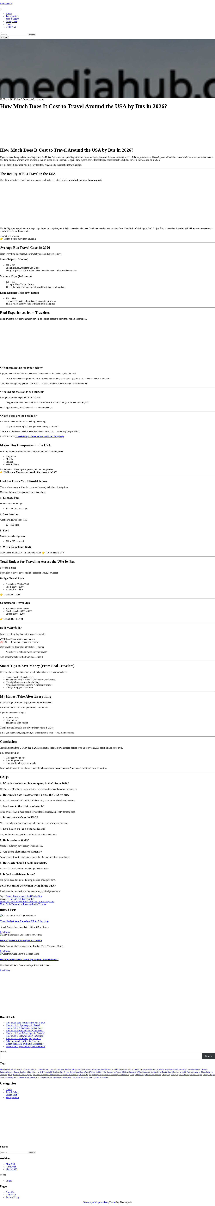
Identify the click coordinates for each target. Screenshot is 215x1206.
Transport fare (12, 16)
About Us (10, 1192)
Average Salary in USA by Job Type (133, 1069)
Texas (69, 1077)
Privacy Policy (12, 1197)
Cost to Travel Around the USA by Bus (24, 896)
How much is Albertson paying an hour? (24, 1028)
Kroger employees (100, 1075)
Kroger (91, 1075)
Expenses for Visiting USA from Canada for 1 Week (124, 1072)
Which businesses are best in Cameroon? (24, 1044)
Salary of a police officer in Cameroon (23, 1041)
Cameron (10, 1072)
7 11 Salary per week (57, 1069)
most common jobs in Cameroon (118, 1075)
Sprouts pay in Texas (37, 1077)
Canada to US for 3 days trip (29, 1072)
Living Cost (11, 21)
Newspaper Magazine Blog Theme (99, 1202)
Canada (16, 1072)
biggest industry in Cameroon (198, 1069)
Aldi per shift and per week (91, 1069)
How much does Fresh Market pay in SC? (25, 1022)
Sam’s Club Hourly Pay (21, 1077)
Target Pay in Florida (60, 1077)
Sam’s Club (9, 1077)
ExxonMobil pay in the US (177, 1072)
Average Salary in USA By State (157, 1069)
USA (73, 1077)
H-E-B (10, 1075)
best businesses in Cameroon (177, 1069)
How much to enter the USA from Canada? (47, 1075)
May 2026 (10, 1164)
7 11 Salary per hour (42, 1069)
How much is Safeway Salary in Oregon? (25, 1036)
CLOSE (4, 38)
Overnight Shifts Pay (137, 1075)
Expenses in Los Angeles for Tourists (154, 1072)
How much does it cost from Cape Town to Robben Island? (29, 959)
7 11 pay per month (28, 1069)
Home (9, 13)
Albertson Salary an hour (73, 1069)
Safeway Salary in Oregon (193, 1075)
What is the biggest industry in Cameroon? (25, 1046)
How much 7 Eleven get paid (22, 1075)
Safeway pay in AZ (177, 1075)
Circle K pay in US (45, 1072)
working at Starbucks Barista (98, 1077)
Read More (5, 932)
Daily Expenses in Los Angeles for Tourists (21, 940)
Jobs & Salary (12, 19)
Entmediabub (6, 3)
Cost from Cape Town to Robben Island (66, 1072)
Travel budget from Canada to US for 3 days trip (39, 436)
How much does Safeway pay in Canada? (25, 1033)
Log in (9, 1180)
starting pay (48, 1077)
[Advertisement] (88, 123)
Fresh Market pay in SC (195, 1072)
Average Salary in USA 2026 (111, 1069)
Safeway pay (166, 1075)
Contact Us (11, 27)
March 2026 (11, 1169)
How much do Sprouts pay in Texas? (23, 1025)
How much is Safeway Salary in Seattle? (24, 1030)
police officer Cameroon (153, 1075)
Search (32, 35)
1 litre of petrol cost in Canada (10, 1069)
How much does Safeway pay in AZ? (23, 1038)
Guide (9, 24)
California (3, 1072)
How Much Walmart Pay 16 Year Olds (75, 1075)
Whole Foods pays (82, 1077)
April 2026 (11, 1166)
